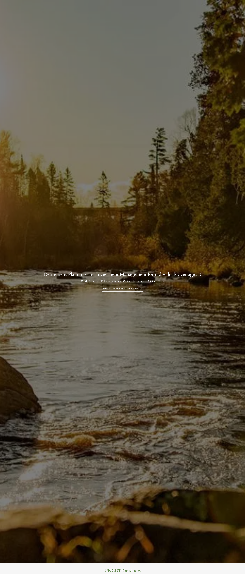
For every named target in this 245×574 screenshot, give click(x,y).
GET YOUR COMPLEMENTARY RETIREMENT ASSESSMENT (122, 289)
